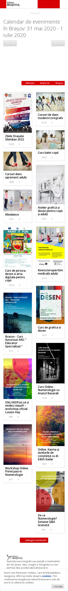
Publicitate (35, 13)
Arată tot (44, 83)
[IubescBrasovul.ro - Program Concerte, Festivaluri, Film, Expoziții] (3, 4)
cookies (46, 576)
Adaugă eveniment (36, 540)
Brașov (59, 83)
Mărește (29, 83)
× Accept (57, 586)
